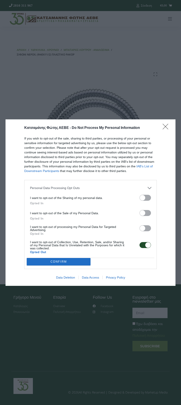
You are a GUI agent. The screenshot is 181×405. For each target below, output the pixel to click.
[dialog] (90, 202)
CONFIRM (59, 261)
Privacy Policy (115, 277)
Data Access (90, 277)
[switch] (145, 198)
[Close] (167, 128)
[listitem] (90, 188)
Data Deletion (65, 277)
